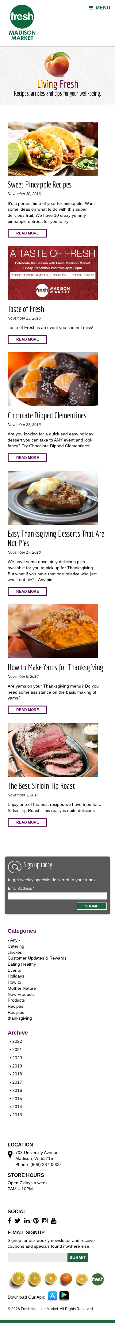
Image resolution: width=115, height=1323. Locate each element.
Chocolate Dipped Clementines (47, 415)
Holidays (16, 976)
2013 (17, 1114)
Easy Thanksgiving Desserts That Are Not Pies (56, 538)
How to (14, 982)
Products (16, 1000)
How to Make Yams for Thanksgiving (55, 667)
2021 (17, 1049)
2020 (17, 1057)
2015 (17, 1098)
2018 (17, 1073)
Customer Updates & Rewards (37, 958)
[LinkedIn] (27, 1221)
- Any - (14, 940)
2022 (17, 1041)
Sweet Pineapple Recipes (40, 184)
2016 (17, 1090)
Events (14, 970)
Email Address (21, 888)
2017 (17, 1082)
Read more (27, 233)
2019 (17, 1066)
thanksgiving (20, 1018)
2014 (17, 1106)
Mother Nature (22, 988)
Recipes (15, 1006)
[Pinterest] (36, 1221)
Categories (22, 931)
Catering (16, 946)
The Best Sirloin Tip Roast (41, 786)
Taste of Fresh (26, 309)
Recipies (16, 1012)
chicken (15, 952)
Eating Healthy (22, 964)
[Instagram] (45, 1221)
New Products (21, 994)
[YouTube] (54, 1221)
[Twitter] (18, 1221)
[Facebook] (10, 1221)
